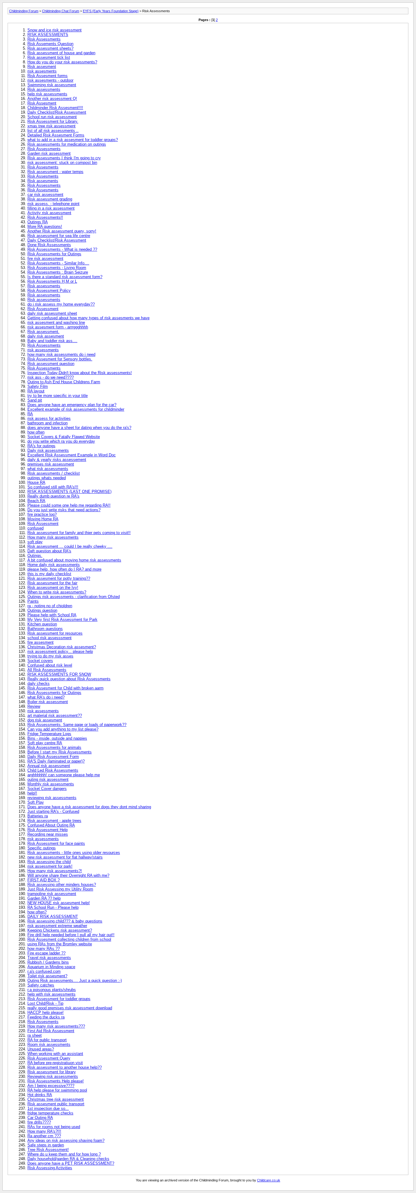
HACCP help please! (45, 1012)
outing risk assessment (48, 779)
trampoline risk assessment (51, 893)
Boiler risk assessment (47, 701)
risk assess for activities (49, 418)
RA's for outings (41, 446)
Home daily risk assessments (53, 564)
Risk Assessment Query (48, 1058)
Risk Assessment (42, 308)
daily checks (38, 683)
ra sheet (34, 1035)
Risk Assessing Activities (49, 1168)
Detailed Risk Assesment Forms (55, 135)
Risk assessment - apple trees (54, 820)
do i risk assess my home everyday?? (61, 304)
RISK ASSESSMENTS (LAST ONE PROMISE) (69, 491)
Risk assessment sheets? (50, 48)
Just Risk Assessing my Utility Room (60, 889)
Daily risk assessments (48, 450)
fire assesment (40, 642)
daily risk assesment (45, 336)
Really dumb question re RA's (53, 496)
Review (33, 706)
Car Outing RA (40, 1117)
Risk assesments (42, 181)
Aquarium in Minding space (51, 967)
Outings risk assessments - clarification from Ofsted (73, 596)
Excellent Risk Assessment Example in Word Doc (71, 455)
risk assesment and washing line (56, 322)
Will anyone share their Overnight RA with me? (68, 875)
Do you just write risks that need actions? (63, 510)
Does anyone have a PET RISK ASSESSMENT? (70, 1163)
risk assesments (42, 71)
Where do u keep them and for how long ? (64, 1154)
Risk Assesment (41, 103)
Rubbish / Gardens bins (48, 962)
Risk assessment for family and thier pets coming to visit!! (79, 532)
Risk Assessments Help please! (55, 1081)
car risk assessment (45, 194)
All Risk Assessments (46, 669)
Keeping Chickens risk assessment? (59, 930)
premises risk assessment (50, 464)
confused (35, 528)
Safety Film (37, 386)
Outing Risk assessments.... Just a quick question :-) (74, 980)
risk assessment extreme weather (57, 925)
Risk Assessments (44, 39)
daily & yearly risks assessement (56, 459)
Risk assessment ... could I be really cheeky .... (69, 546)
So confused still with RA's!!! (52, 487)
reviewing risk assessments (51, 797)
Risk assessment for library (51, 1072)
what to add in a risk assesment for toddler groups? (72, 139)
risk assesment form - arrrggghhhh (57, 327)
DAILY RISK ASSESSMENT (52, 916)
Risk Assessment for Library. (52, 121)
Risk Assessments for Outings (54, 254)
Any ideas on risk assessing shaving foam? (65, 1140)
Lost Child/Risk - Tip (45, 1003)
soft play (35, 542)
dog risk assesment (44, 720)
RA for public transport (47, 1040)
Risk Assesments (42, 167)
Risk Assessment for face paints (56, 843)
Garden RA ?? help (44, 898)
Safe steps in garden (45, 1145)
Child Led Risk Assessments (52, 770)
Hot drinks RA (39, 1094)
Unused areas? (40, 1049)
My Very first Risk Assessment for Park (62, 619)
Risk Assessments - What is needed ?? (62, 249)
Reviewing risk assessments (52, 1076)
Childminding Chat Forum (60, 11)
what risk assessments (47, 468)
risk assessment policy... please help (60, 651)
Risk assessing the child (49, 861)
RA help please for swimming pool (57, 1090)
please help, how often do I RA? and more (64, 569)
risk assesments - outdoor (50, 80)
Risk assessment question (50, 363)
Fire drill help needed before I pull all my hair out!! (71, 935)
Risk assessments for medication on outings (66, 144)
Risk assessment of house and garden (61, 53)
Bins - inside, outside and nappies (57, 738)
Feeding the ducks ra (46, 1017)
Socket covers (40, 660)
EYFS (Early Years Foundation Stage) (111, 11)
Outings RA (37, 222)
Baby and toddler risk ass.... (52, 340)
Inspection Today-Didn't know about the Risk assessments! (79, 372)
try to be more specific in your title (57, 395)
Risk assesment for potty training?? (58, 578)
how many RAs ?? (43, 948)
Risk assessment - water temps (55, 171)
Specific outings (41, 848)
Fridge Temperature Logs (49, 733)
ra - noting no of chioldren (49, 606)
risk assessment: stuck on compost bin (62, 162)
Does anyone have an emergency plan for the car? (71, 404)
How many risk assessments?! (54, 871)
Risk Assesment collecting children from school (69, 939)
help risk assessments (47, 94)
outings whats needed (46, 478)
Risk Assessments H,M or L (52, 281)
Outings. (34, 555)
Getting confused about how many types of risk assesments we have (88, 318)
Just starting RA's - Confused (53, 811)
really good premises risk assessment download (69, 1008)
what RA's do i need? (46, 697)
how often (35, 432)
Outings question (42, 610)
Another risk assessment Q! (52, 98)
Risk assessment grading (49, 199)
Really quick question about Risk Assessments (69, 679)
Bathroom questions (45, 628)
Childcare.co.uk (268, 1180)
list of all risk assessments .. (53, 130)
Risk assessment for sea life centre (58, 235)
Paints (33, 601)
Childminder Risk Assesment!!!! (55, 107)
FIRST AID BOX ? (43, 880)
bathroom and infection (47, 423)
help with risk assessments (51, 994)
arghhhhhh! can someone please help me (63, 775)
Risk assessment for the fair (52, 583)
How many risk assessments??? (56, 1026)
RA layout (35, 391)
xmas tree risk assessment (51, 126)
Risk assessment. (43, 331)
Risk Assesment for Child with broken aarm (65, 688)
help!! (32, 793)
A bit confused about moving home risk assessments (74, 560)
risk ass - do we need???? (50, 377)
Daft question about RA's (49, 551)
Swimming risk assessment (51, 85)
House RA (36, 482)
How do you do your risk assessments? (62, 62)
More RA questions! (44, 226)
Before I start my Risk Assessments (59, 752)
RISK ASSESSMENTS (47, 34)
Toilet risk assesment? (47, 976)
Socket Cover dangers (47, 788)
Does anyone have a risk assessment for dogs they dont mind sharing (89, 807)
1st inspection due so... (48, 1108)
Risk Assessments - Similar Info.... (58, 263)
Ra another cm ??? (44, 1136)
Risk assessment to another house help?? (64, 1067)
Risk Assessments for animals (54, 747)
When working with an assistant (55, 1053)
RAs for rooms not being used (53, 1126)
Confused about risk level (49, 665)
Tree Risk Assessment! (48, 1149)
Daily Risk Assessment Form (53, 756)
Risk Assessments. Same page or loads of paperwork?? (76, 724)
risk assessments (43, 350)
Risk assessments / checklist (53, 473)
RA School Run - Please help (53, 907)
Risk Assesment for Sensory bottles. (59, 359)
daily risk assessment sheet (52, 313)
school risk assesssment (49, 637)
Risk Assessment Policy (49, 290)
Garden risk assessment (49, 153)
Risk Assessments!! (45, 217)
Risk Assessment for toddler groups (58, 999)
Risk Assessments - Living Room (56, 267)
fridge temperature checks (50, 1113)
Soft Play (35, 802)
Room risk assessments (48, 1044)
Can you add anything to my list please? (62, 729)
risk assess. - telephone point (53, 203)
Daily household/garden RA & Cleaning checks (68, 1158)
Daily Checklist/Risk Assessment (56, 112)
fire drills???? (39, 1122)
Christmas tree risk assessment (55, 1099)
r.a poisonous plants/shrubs (51, 989)
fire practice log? (42, 514)
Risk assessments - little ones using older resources (73, 852)
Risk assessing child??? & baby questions (64, 921)
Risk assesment (41, 66)
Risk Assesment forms (47, 75)
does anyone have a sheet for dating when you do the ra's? (79, 427)
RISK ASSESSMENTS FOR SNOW (59, 674)
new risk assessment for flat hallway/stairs (65, 857)
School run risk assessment (52, 117)
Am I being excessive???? (50, 1085)
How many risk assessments (53, 537)
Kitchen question (42, 624)
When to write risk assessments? (56, 592)
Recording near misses (47, 834)
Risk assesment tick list (48, 57)
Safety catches (40, 985)
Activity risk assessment (49, 213)
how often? (37, 912)
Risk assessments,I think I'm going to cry (64, 158)
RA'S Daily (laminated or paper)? (56, 761)
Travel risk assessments (49, 957)
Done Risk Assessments (49, 244)
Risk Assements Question (50, 43)
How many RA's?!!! (44, 1131)
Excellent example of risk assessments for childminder (75, 409)
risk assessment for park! (49, 866)
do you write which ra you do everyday (61, 441)
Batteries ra (37, 816)
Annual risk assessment (48, 765)
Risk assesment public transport (55, 1104)
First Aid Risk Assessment (50, 1030)
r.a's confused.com (44, 971)
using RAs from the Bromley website (59, 944)
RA (30, 414)
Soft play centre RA (44, 743)
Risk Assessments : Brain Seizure (57, 272)
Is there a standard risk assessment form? (64, 276)
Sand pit (34, 400)
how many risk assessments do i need (61, 354)
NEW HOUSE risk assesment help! (58, 903)
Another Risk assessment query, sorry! (61, 231)
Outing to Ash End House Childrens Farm (63, 382)
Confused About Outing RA (51, 825)
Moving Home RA (42, 519)
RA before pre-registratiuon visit (55, 1062)
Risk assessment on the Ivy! (52, 587)
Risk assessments (43, 89)
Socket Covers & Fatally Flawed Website (63, 436)
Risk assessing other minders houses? (61, 884)
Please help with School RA (51, 615)
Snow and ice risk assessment (54, 30)
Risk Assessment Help (47, 829)
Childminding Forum (23, 11)
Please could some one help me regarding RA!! (69, 505)
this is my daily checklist (49, 574)
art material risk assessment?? (54, 715)
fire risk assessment (45, 258)
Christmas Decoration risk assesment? (61, 647)
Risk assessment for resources (55, 633)
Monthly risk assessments (50, 784)
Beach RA (36, 500)
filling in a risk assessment (51, 208)
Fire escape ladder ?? (46, 953)
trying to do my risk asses (50, 656)
